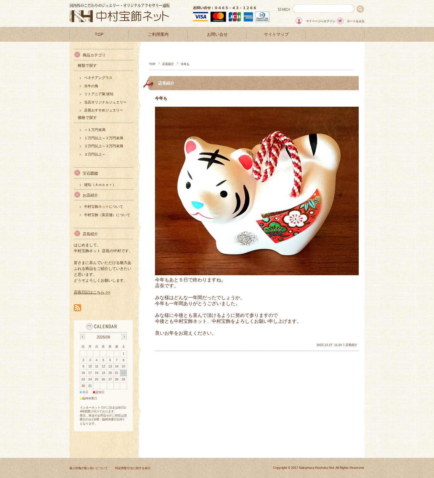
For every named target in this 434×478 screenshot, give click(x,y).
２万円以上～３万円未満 (103, 146)
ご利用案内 (158, 34)
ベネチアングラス (98, 78)
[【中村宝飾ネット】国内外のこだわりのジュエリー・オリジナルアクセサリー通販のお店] (119, 20)
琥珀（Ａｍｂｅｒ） (100, 185)
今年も (161, 98)
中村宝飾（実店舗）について (107, 215)
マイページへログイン (320, 21)
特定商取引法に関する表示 (133, 468)
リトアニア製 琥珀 (98, 94)
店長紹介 (168, 64)
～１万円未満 (94, 130)
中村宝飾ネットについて (103, 207)
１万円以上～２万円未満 (103, 138)
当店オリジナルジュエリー (105, 102)
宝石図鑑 (90, 173)
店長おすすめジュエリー (103, 110)
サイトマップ (276, 34)
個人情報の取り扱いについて (88, 468)
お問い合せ (217, 34)
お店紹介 (90, 195)
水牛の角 (91, 86)
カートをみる (356, 21)
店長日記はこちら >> (92, 292)
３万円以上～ (94, 154)
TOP (99, 34)
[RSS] (77, 308)
